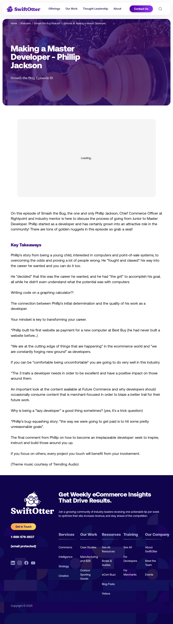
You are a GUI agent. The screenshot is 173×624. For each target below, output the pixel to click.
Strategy (64, 566)
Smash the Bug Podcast (47, 23)
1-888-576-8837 (22, 537)
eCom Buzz (109, 574)
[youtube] (33, 563)
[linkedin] (13, 563)
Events (149, 574)
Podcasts (26, 23)
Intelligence (65, 556)
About (117, 8)
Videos (106, 593)
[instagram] (20, 563)
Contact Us (141, 8)
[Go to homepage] (23, 9)
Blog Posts (108, 584)
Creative (64, 575)
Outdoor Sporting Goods (85, 574)
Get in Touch (23, 526)
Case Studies (88, 547)
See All (127, 547)
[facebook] (26, 563)
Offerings (54, 8)
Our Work (72, 8)
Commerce (65, 547)
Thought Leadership (95, 8)
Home (14, 23)
